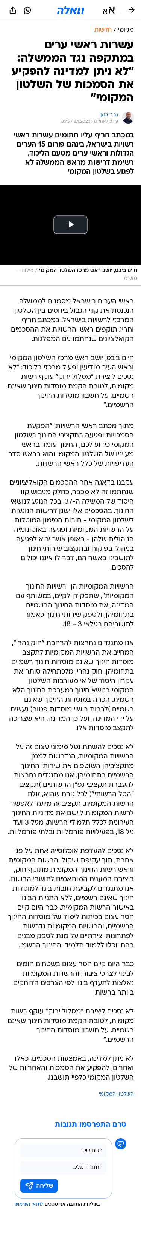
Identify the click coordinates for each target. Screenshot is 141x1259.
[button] (109, 10)
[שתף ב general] (13, 10)
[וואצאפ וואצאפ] (27, 10)
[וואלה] (70, 10)
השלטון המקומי (116, 1094)
